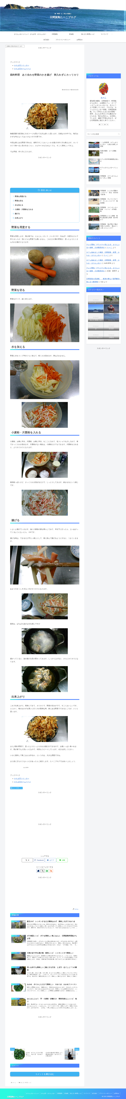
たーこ (103, 98)
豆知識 (66, 1093)
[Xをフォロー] (42, 871)
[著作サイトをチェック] (38, 871)
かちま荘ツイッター (21, 65)
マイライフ (87, 1093)
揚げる (17, 214)
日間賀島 (59, 1093)
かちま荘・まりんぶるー (48, 1093)
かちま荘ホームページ (22, 69)
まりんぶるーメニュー (32, 1093)
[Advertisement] (44, 53)
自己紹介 (94, 1093)
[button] (119, 134)
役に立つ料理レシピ (17, 788)
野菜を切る (19, 201)
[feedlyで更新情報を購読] (47, 871)
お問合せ (116, 1093)
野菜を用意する (20, 196)
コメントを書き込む (44, 1074)
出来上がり (19, 218)
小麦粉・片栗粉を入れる (24, 209)
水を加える (19, 205)
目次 (43, 190)
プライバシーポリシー (105, 1093)
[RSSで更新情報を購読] (51, 871)
